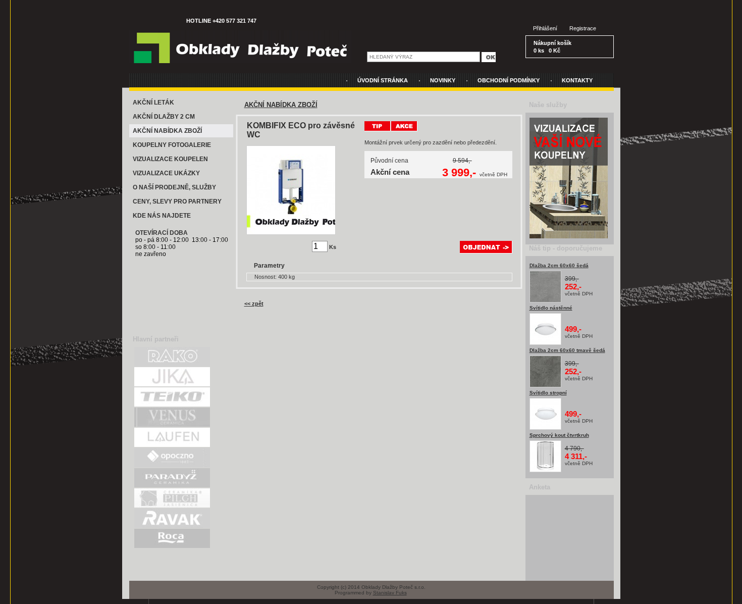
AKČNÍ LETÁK (153, 102)
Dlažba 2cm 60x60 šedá (559, 265)
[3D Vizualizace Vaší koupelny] (568, 236)
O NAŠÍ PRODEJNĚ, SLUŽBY (174, 187)
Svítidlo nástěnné (550, 308)
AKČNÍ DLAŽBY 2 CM (164, 116)
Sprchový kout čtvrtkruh (559, 435)
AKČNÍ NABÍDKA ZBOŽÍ (167, 130)
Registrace (582, 28)
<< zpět (253, 303)
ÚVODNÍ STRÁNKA (382, 80)
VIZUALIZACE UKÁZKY (166, 173)
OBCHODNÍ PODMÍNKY (509, 80)
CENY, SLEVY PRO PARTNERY (177, 201)
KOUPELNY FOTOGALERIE (172, 144)
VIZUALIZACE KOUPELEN (170, 159)
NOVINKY (442, 80)
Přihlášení (545, 28)
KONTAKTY (577, 80)
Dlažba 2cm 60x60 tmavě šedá (567, 350)
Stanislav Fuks (390, 592)
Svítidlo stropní (548, 392)
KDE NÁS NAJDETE (162, 215)
